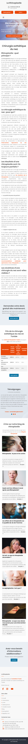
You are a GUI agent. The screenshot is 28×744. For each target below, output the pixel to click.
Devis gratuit (14, 375)
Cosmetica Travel (16, 679)
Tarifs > (21, 12)
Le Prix (3, 702)
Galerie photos (6, 704)
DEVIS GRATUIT (14, 318)
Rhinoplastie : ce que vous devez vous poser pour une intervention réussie (14, 623)
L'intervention (5, 700)
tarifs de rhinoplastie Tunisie (12, 340)
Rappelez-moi (5, 713)
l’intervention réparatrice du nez (13, 142)
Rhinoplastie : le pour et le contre (13, 454)
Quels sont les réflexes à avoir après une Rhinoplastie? (12, 489)
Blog (3, 709)
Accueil (4, 698)
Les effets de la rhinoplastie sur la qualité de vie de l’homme (13, 522)
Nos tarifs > (14, 36)
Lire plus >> (20, 499)
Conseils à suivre (6, 707)
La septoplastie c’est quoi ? (11, 588)
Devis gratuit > (7, 12)
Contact (14, 660)
